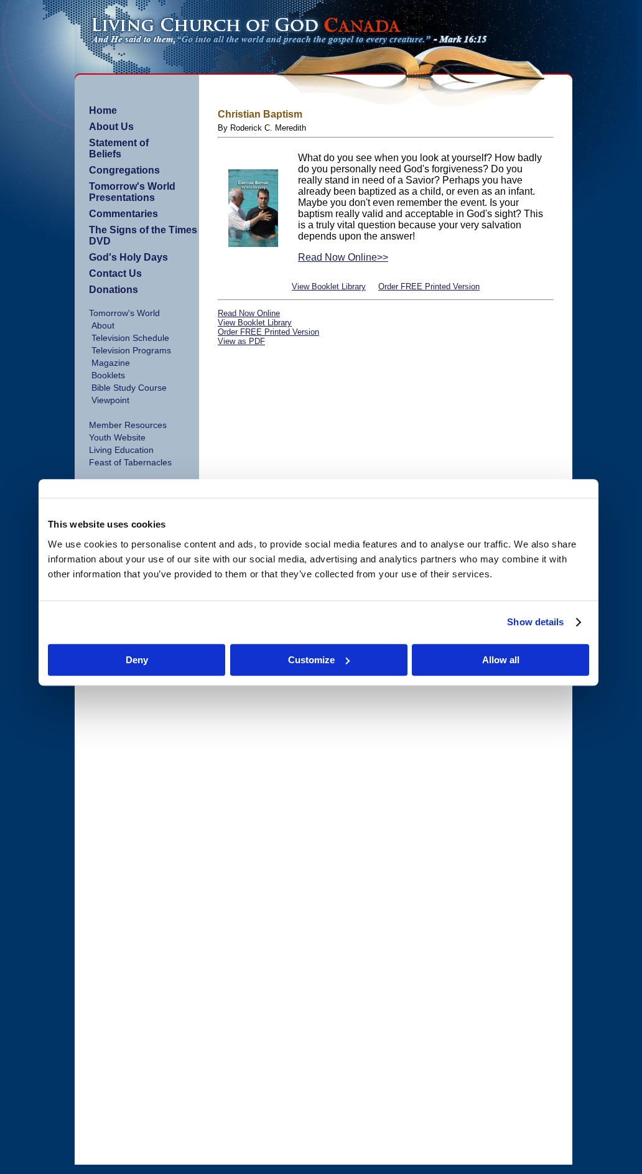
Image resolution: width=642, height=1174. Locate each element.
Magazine (110, 363)
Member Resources (128, 425)
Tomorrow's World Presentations (132, 192)
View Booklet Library (329, 286)
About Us (111, 126)
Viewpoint (110, 400)
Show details (535, 622)
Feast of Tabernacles (130, 462)
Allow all (500, 660)
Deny (137, 660)
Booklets (108, 375)
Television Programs (131, 350)
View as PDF (241, 341)
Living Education (121, 450)
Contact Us (115, 273)
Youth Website (117, 437)
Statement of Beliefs (119, 148)
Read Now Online (249, 313)
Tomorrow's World (124, 313)
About (102, 325)
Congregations (124, 170)
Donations (113, 289)
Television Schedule (130, 338)
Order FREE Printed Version (429, 286)
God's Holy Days (128, 257)
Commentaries (123, 213)
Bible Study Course (129, 388)
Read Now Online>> (343, 257)
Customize (311, 660)
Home (103, 110)
